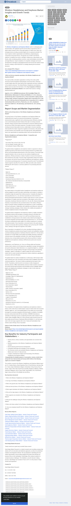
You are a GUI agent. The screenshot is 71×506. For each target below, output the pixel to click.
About (51, 502)
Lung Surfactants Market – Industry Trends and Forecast (18, 433)
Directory (66, 502)
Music (61, 16)
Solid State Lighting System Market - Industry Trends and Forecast (21, 414)
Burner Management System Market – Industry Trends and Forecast (21, 419)
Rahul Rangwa (52, 99)
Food (64, 11)
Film (55, 11)
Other (7, 7)
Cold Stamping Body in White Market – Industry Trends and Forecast (21, 440)
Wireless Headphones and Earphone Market (18, 47)
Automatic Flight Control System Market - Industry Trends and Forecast (22, 418)
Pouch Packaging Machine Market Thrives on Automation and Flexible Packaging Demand (58, 92)
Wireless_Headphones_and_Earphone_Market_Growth (19, 487)
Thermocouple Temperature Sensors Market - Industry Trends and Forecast (23, 439)
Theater (50, 22)
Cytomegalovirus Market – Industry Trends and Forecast (18, 425)
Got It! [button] (14, 503)
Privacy (57, 502)
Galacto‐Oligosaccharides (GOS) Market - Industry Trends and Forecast (22, 416)
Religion (50, 20)
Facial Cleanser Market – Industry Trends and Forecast (18, 432)
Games (50, 14)
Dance (64, 9)
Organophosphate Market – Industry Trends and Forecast (18, 435)
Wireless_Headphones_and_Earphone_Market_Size (18, 484)
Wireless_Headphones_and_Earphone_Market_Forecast (19, 489)
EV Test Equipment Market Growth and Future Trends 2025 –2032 (58, 114)
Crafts (59, 9)
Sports (63, 20)
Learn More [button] (6, 499)
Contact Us (61, 502)
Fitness (59, 11)
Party (62, 18)
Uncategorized (52, 24)
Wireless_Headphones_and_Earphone (15, 491)
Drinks (50, 11)
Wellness (56, 22)
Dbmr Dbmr (10, 15)
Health (62, 14)
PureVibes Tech (53, 142)
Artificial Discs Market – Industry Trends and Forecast (18, 437)
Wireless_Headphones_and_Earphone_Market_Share (19, 485)
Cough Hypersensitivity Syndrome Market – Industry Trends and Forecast (22, 423)
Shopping (57, 20)
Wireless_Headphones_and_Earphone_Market (17, 482)
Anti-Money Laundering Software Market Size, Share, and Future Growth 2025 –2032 (57, 69)
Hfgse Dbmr (52, 75)
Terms (54, 502)
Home (49, 16)
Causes (54, 9)
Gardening (56, 14)
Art (49, 9)
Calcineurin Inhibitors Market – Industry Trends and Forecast (19, 421)
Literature (55, 16)
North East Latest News (55, 136)
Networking (51, 18)
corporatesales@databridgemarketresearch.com (20, 478)
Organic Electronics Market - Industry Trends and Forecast (19, 430)
